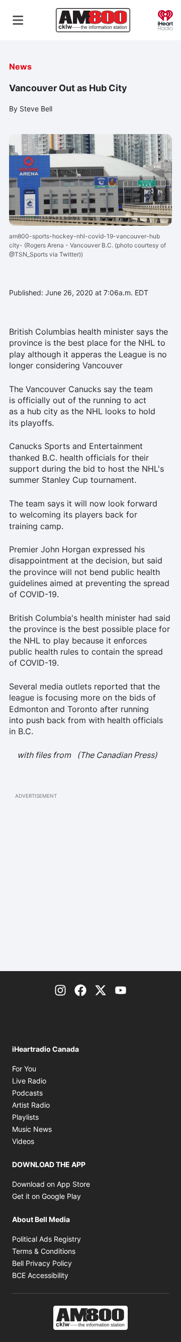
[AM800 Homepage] (93, 20)
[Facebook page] (80, 989)
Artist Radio (31, 1105)
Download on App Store (51, 1184)
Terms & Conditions (43, 1251)
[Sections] (18, 20)
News (20, 66)
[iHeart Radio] (165, 19)
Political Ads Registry (46, 1239)
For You (24, 1068)
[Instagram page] (60, 989)
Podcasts (27, 1093)
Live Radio (29, 1080)
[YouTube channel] (121, 989)
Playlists (25, 1117)
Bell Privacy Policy (42, 1263)
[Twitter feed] (101, 989)
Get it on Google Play (46, 1196)
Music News (32, 1129)
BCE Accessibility (40, 1275)
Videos (23, 1141)
